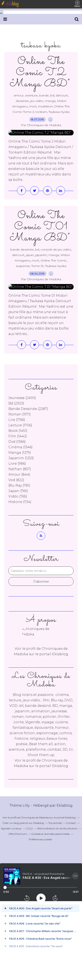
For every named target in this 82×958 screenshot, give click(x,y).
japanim (41, 255)
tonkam (41, 112)
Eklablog (65, 805)
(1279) (19, 453)
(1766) (16, 420)
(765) (17, 496)
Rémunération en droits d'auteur (57, 828)
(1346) (20, 447)
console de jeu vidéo (56, 249)
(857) (19, 469)
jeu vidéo (37, 101)
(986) (17, 464)
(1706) (20, 425)
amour (19, 95)
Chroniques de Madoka (35, 817)
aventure (31, 95)
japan (30, 255)
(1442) (17, 436)
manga (50, 101)
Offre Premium (18, 833)
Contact (71, 823)
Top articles (55, 823)
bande (44, 95)
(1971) (19, 414)
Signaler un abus (11, 828)
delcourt (62, 95)
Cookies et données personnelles (51, 833)
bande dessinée (22, 249)
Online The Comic (54, 260)
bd (52, 95)
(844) (19, 474)
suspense (23, 266)
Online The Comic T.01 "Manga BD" (41, 227)
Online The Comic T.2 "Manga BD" (41, 73)
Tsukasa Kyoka (59, 112)
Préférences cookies (40, 839)
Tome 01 (37, 266)
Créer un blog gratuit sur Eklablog (23, 823)
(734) (19, 502)
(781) (19, 485)
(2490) (22, 398)
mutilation (45, 106)
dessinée (22, 101)
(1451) (17, 431)
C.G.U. (29, 828)
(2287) (28, 409)
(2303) (16, 403)
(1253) (21, 458)
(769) (18, 491)
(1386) (17, 442)
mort (33, 106)
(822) (16, 480)
